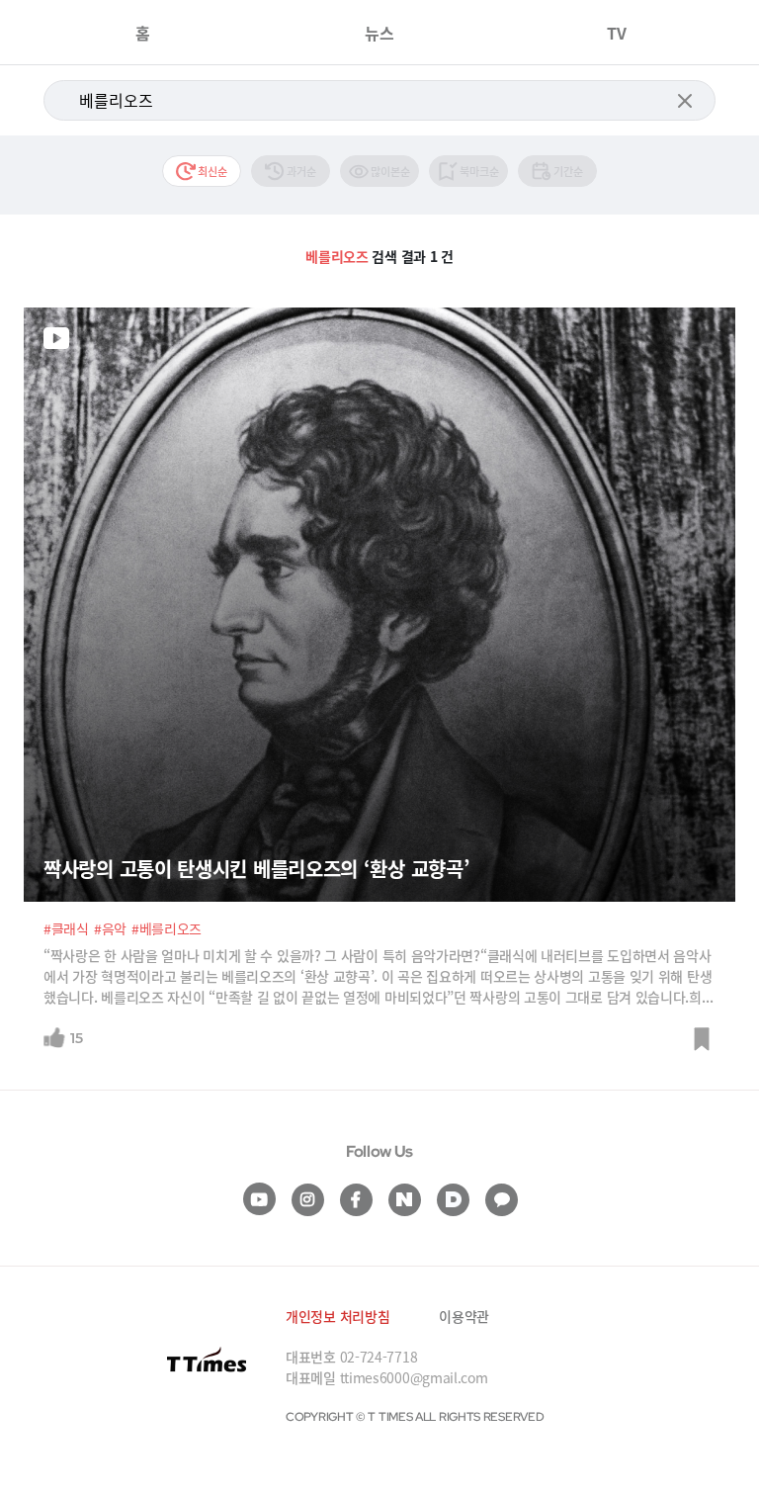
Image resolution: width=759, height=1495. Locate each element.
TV (617, 32)
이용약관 (464, 1316)
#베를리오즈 (166, 928)
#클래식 (66, 928)
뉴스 (379, 32)
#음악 (110, 928)
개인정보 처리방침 (337, 1316)
